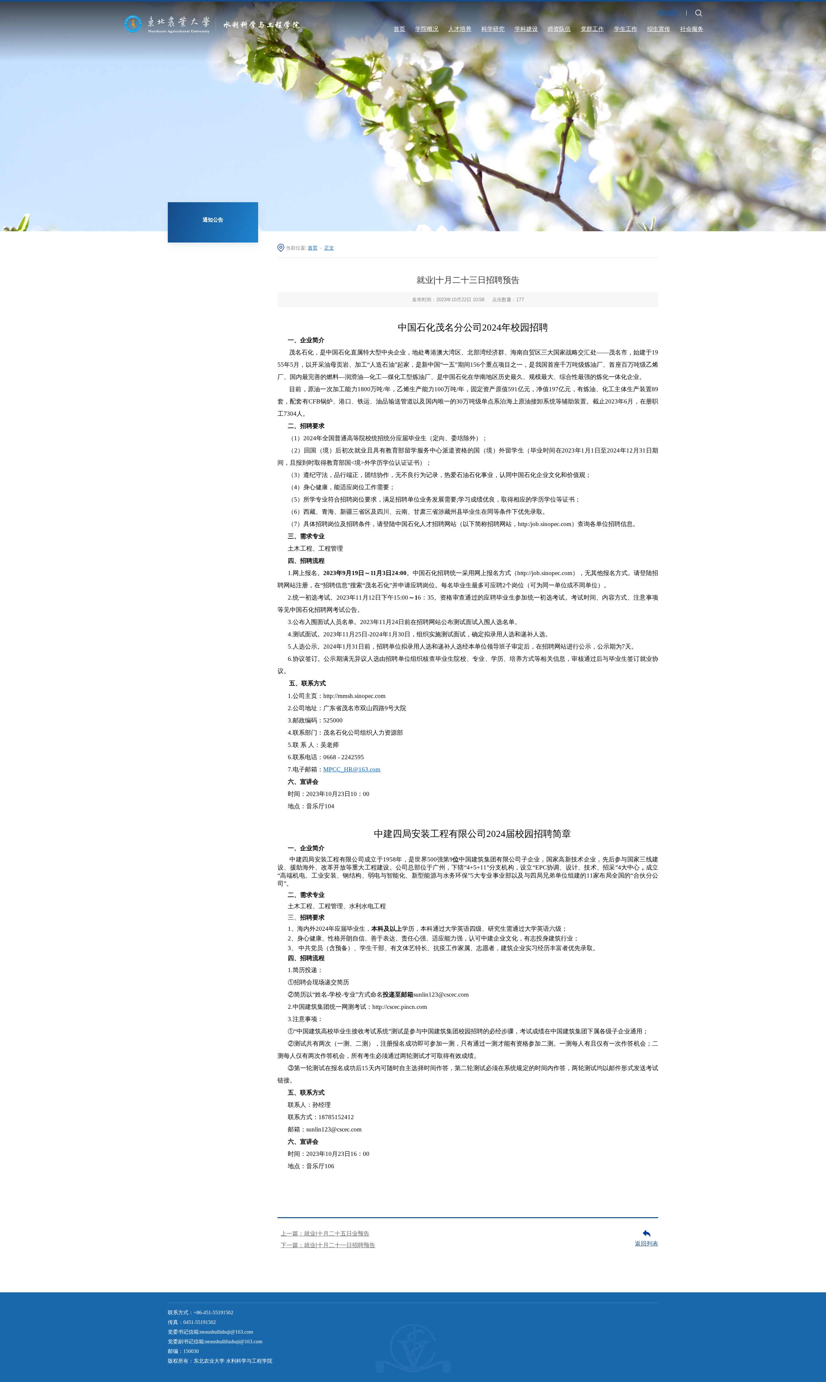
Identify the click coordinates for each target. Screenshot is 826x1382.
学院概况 (426, 29)
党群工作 (592, 29)
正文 (329, 248)
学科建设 (526, 29)
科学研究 (493, 29)
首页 (399, 29)
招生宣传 (658, 29)
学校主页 (667, 12)
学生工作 (625, 29)
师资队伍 (559, 29)
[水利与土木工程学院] (215, 23)
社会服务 (691, 29)
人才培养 (459, 29)
